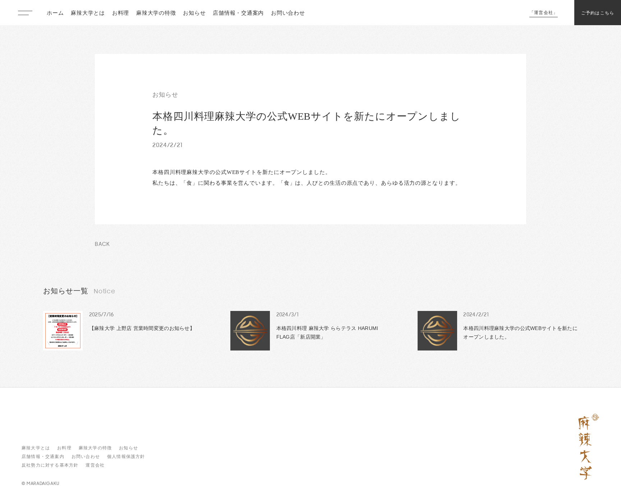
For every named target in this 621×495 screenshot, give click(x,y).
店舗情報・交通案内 (238, 13)
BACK (102, 244)
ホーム (55, 13)
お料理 (120, 13)
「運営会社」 (543, 12)
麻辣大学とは (88, 13)
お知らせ (194, 13)
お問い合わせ (288, 13)
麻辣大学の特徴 (156, 13)
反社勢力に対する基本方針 (50, 465)
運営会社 (95, 465)
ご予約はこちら (597, 13)
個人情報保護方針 (126, 456)
